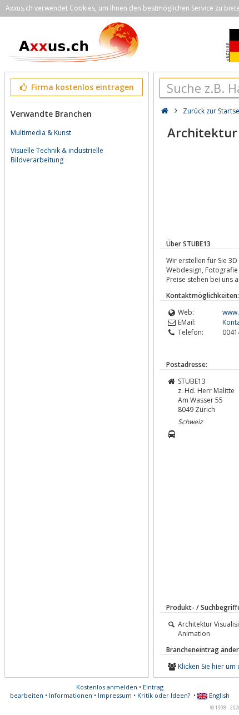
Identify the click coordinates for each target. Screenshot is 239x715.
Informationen (70, 695)
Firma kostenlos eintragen (81, 87)
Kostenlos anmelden (106, 687)
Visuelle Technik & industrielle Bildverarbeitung (57, 155)
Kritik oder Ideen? (163, 695)
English (218, 695)
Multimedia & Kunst (41, 132)
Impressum (115, 695)
